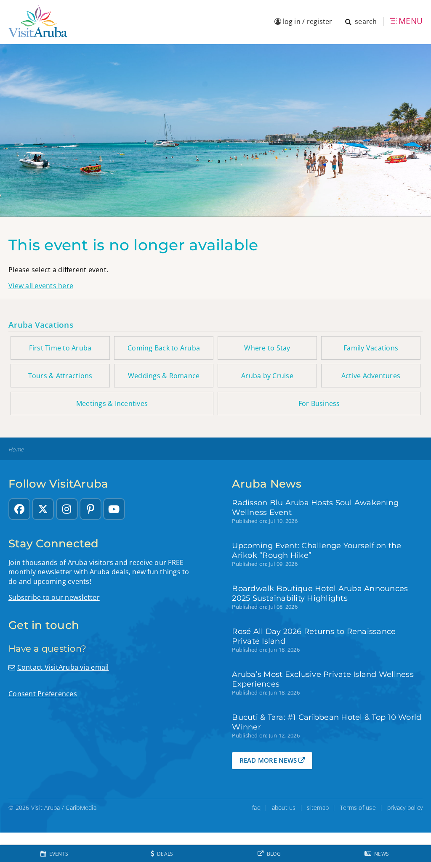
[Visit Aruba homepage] (37, 21)
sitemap (318, 808)
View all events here (40, 285)
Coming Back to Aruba (164, 348)
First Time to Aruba (60, 348)
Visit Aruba (45, 808)
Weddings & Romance (164, 375)
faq (256, 808)
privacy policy (405, 808)
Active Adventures (370, 375)
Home (16, 449)
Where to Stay (267, 348)
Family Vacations (370, 348)
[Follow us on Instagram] (67, 509)
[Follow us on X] (43, 509)
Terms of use (358, 808)
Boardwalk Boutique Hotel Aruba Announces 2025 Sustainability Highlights (320, 593)
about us (284, 808)
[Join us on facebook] (19, 509)
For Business (319, 403)
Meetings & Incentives (112, 403)
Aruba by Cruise (267, 375)
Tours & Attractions (60, 375)
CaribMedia (81, 808)
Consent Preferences (42, 693)
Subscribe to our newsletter (54, 597)
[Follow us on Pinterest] (90, 509)
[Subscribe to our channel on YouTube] (114, 509)
